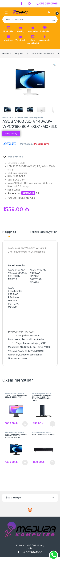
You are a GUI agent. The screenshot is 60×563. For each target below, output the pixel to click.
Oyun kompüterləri (33, 41)
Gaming (20, 31)
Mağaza (19, 53)
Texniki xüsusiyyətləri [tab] (43, 231)
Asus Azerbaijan (31, 343)
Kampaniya (33, 31)
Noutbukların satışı (17, 358)
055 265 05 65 (48, 3)
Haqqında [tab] (9, 231)
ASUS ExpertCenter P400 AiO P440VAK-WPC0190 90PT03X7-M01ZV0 (15, 297)
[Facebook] (22, 3)
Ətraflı (52, 424)
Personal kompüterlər (43, 53)
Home (5, 53)
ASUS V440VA (25, 350)
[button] (54, 65)
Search (53, 19)
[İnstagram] (30, 3)
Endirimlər (45, 31)
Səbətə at (24, 424)
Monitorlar (8, 40)
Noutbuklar (8, 31)
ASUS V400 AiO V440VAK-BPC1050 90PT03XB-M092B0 (38, 276)
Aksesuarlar (45, 40)
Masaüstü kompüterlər (12, 117)
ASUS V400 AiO (28, 347)
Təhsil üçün (20, 40)
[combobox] (25, 19)
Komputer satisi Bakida (31, 354)
